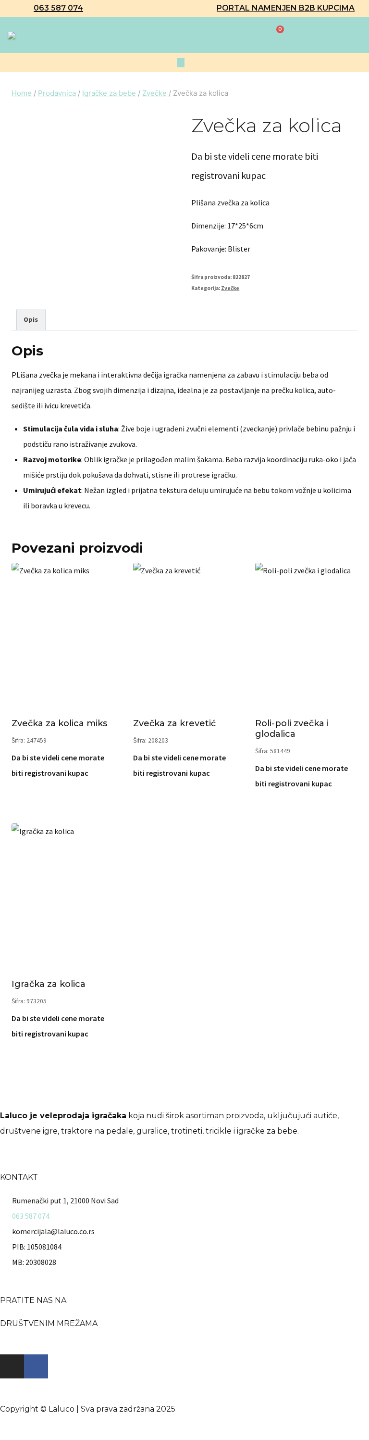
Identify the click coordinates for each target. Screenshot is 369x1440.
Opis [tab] (31, 319)
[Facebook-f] (36, 1366)
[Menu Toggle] (180, 62)
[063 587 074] (24, 8)
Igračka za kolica (49, 984)
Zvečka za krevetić (174, 723)
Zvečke (230, 288)
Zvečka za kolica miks (59, 723)
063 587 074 (58, 8)
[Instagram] (12, 1366)
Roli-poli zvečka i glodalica (292, 728)
